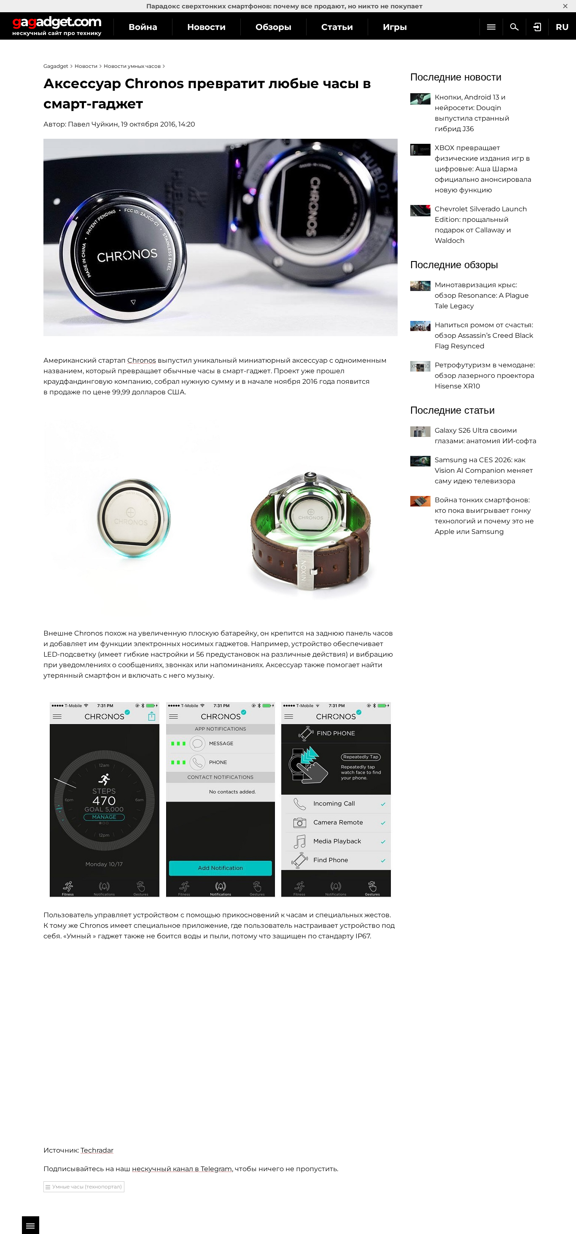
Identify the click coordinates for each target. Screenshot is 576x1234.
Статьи (337, 27)
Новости (206, 27)
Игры (395, 27)
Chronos (141, 360)
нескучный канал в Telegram (182, 1169)
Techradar (97, 1150)
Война (143, 27)
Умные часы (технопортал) (87, 1186)
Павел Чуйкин (93, 124)
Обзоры (273, 27)
